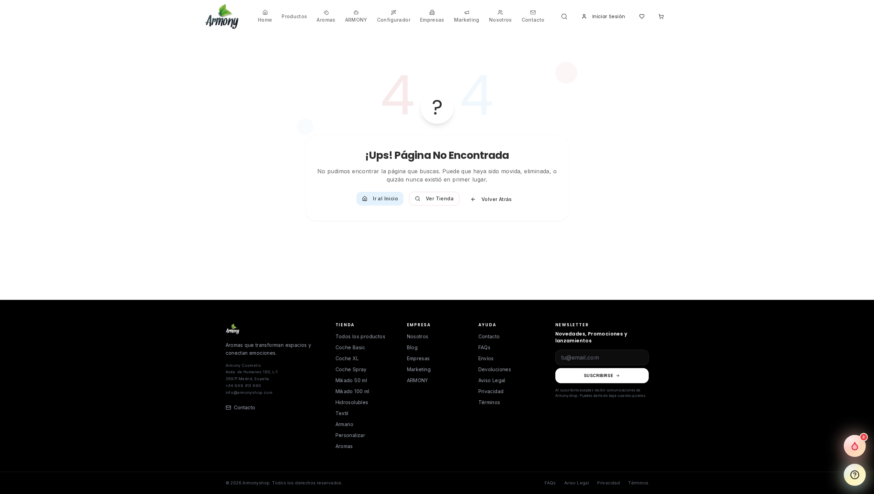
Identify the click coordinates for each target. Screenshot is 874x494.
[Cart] (661, 16)
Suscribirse (598, 375)
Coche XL (347, 358)
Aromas (344, 446)
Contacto (489, 336)
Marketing (419, 369)
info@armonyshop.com (249, 392)
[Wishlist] (642, 16)
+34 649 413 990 (243, 385)
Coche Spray (351, 369)
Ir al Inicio (385, 198)
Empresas (418, 358)
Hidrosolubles (352, 402)
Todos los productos (361, 336)
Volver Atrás (496, 199)
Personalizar (350, 435)
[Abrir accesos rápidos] (855, 475)
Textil (342, 413)
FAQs (484, 347)
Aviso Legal (492, 380)
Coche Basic (350, 347)
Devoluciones (494, 369)
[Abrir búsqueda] (565, 16)
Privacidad (491, 391)
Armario (345, 424)
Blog (412, 347)
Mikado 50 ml (351, 380)
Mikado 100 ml (353, 391)
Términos (489, 402)
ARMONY (417, 380)
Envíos (486, 358)
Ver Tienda (440, 198)
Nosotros (418, 336)
